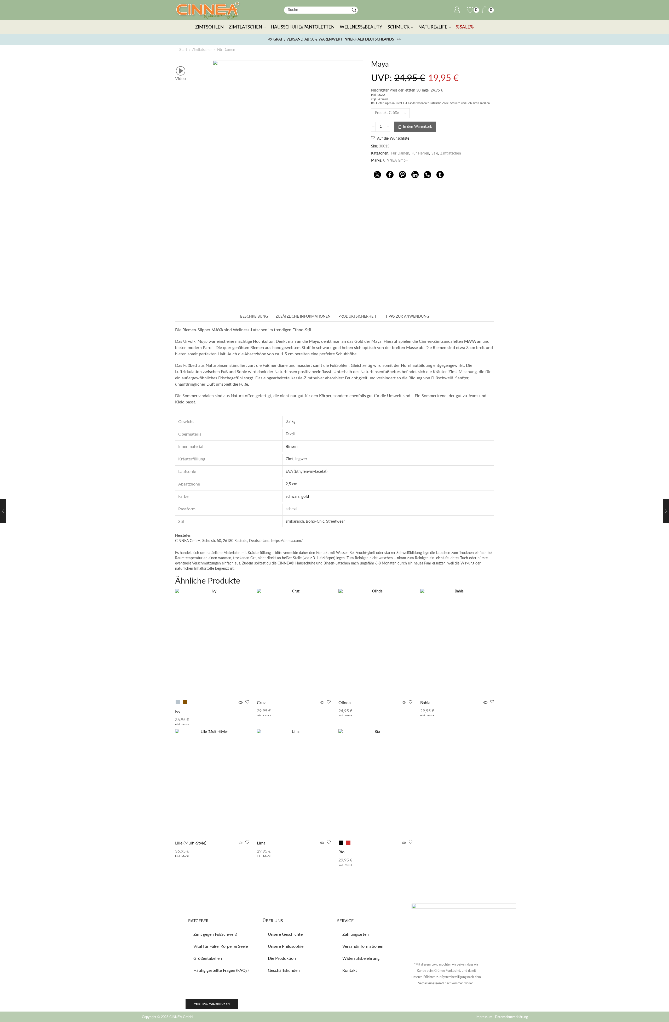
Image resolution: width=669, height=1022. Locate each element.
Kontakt (349, 970)
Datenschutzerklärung (511, 1017)
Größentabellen (207, 958)
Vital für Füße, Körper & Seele (220, 946)
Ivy (177, 712)
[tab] (254, 317)
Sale (434, 153)
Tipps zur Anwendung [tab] (406, 316)
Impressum (484, 1017)
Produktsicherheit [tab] (357, 316)
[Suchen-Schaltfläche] (354, 10)
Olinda (344, 703)
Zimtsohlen (209, 27)
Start (183, 50)
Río (341, 852)
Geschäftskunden (284, 970)
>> (399, 39)
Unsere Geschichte (285, 934)
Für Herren (420, 153)
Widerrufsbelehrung (360, 958)
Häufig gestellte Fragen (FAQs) (221, 970)
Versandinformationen (362, 946)
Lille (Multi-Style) (190, 843)
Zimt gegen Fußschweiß (215, 934)
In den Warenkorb (417, 127)
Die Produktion (282, 958)
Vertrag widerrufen (212, 1003)
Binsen (291, 447)
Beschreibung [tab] (254, 316)
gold (305, 497)
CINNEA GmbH (395, 160)
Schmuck (399, 27)
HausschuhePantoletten (302, 27)
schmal (291, 509)
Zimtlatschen (245, 27)
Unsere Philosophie (285, 946)
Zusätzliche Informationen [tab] (303, 316)
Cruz (261, 703)
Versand (383, 99)
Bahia (425, 703)
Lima (261, 843)
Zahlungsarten (355, 934)
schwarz (292, 497)
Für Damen (226, 50)
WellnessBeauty (361, 27)
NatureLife (432, 27)
